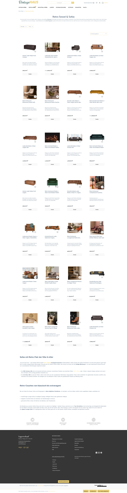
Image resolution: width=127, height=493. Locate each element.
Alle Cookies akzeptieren (103, 491)
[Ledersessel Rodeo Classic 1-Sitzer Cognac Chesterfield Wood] (30, 228)
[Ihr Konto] (99, 2)
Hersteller (23, 26)
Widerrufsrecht (55, 447)
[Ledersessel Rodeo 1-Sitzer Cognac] (30, 273)
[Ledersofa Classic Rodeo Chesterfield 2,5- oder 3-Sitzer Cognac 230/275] (52, 47)
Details (30, 74)
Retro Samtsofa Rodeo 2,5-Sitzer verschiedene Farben (96, 146)
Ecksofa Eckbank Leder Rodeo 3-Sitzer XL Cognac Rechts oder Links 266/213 (74, 191)
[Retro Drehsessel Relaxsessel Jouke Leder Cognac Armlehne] (74, 318)
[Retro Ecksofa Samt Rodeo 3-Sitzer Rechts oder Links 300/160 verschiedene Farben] (97, 92)
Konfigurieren (93, 491)
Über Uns (54, 441)
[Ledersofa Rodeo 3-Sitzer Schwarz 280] (74, 137)
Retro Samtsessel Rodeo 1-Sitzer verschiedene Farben (52, 191)
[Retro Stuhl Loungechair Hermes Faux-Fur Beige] (52, 318)
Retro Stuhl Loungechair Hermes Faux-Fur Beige (51, 327)
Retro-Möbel (47, 362)
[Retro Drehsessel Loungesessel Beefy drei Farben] (74, 228)
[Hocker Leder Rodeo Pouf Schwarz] (30, 47)
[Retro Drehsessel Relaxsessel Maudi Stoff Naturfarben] (30, 92)
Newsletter (77, 443)
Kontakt (76, 445)
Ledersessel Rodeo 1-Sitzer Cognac (29, 282)
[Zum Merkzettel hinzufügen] (35, 51)
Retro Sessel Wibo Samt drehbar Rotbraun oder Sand (96, 237)
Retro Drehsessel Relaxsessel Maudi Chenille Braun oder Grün (52, 101)
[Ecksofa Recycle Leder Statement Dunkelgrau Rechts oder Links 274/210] (97, 273)
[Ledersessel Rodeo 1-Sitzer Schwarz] (74, 47)
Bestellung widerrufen (63, 481)
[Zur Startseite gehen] (28, 2)
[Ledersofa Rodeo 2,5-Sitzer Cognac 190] (97, 47)
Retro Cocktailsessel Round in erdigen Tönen (74, 282)
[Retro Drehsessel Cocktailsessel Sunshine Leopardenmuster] (97, 182)
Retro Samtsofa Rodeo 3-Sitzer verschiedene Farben (52, 146)
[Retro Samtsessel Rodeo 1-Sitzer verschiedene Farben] (52, 182)
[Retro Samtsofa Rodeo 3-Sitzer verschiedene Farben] (52, 137)
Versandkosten (40, 485)
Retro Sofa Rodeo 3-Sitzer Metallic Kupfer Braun (51, 282)
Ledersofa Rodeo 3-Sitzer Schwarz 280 (73, 146)
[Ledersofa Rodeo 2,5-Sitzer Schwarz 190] (97, 318)
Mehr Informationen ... (52, 491)
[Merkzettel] (96, 2)
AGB (53, 449)
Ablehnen (86, 491)
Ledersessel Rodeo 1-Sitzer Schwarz (74, 56)
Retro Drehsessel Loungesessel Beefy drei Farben (73, 237)
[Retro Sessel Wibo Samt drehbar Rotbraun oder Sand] (97, 228)
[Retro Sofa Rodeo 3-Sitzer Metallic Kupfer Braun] (52, 273)
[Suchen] (72, 3)
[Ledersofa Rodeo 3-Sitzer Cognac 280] (30, 137)
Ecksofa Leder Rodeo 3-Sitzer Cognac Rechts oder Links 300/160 (74, 101)
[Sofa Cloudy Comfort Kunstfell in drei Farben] (30, 318)
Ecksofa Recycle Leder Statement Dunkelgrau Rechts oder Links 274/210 (96, 282)
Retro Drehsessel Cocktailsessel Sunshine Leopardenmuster (95, 191)
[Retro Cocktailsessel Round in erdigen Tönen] (74, 273)
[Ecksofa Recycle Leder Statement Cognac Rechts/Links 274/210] (52, 228)
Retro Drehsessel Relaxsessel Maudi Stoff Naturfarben (28, 101)
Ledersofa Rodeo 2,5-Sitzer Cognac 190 (96, 56)
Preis (30, 26)
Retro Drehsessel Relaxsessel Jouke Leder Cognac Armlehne (73, 327)
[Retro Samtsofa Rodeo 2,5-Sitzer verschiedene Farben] (97, 137)
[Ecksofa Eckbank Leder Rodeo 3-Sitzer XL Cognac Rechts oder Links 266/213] (74, 182)
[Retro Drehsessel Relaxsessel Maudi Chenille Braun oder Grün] (52, 92)
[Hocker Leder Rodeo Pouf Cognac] (30, 182)
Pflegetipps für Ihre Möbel (57, 439)
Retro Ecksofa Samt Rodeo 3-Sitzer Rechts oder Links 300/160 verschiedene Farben (97, 101)
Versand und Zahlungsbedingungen (59, 443)
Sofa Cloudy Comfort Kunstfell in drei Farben (28, 327)
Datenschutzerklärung (79, 447)
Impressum (77, 449)
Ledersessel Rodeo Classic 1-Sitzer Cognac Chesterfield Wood (29, 237)
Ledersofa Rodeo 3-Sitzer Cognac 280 (29, 146)
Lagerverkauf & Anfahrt (79, 441)
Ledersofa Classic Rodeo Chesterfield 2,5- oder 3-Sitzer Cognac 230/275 (51, 56)
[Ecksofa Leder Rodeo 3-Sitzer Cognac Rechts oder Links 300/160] (74, 92)
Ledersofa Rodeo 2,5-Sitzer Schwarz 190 (96, 327)
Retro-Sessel (77, 371)
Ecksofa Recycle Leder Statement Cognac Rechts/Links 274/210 (51, 237)
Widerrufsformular (55, 445)
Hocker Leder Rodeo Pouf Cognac (29, 191)
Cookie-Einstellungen (79, 439)
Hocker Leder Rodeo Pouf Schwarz (29, 56)
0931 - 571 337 (24, 447)
